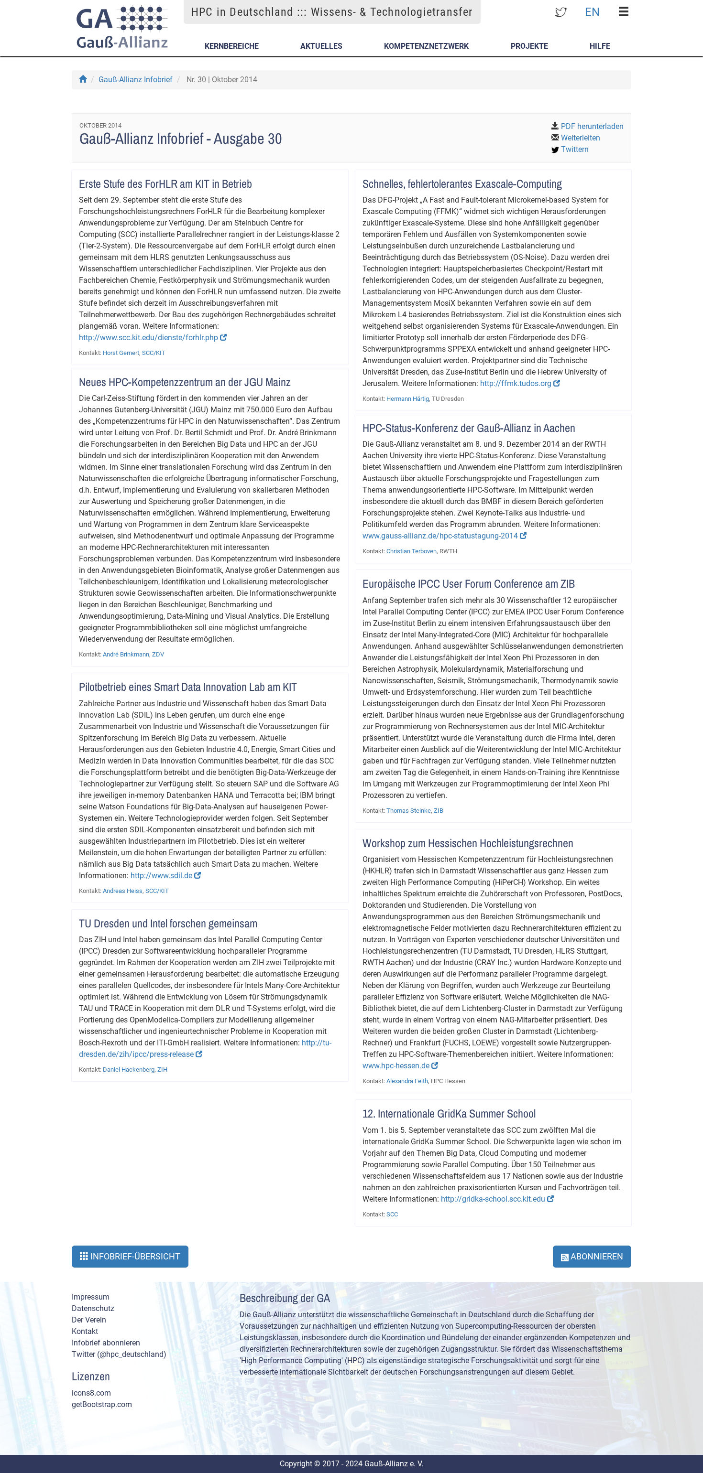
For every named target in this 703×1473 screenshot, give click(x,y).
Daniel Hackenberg (128, 1069)
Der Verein (89, 1319)
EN (592, 11)
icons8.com (91, 1393)
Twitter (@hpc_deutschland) (119, 1354)
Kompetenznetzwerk (426, 46)
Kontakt (85, 1331)
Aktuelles (321, 46)
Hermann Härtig (407, 398)
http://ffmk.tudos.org (516, 383)
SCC (392, 1214)
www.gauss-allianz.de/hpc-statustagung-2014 (441, 535)
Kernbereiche (232, 46)
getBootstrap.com (102, 1404)
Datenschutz (93, 1308)
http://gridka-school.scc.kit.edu (494, 1199)
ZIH (162, 1069)
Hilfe (600, 46)
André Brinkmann (126, 654)
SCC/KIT (153, 352)
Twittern (575, 149)
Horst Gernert (121, 352)
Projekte (529, 46)
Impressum (91, 1296)
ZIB (438, 810)
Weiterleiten (580, 137)
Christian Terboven (411, 551)
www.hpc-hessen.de (396, 1065)
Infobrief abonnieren (106, 1342)
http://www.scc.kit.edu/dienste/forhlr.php (149, 337)
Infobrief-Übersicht (134, 1256)
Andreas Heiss (123, 890)
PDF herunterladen (592, 126)
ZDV (158, 654)
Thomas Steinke (408, 810)
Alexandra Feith (407, 1081)
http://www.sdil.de (162, 875)
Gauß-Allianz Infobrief (136, 79)
